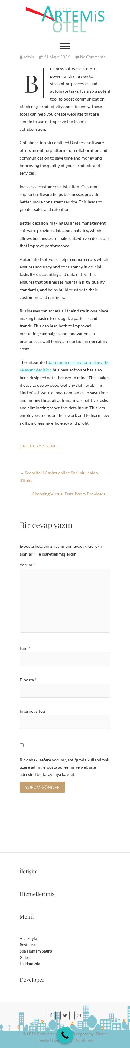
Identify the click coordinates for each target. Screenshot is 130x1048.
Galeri (25, 957)
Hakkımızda (30, 963)
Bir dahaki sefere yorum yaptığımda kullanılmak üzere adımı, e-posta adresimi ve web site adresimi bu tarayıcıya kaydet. (64, 767)
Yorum (27, 564)
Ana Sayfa (28, 938)
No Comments (92, 56)
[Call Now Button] (65, 1035)
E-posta (28, 679)
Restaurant (29, 944)
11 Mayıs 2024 (57, 56)
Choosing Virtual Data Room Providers (71, 493)
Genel (52, 446)
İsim (25, 648)
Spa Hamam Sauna (36, 951)
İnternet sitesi (32, 711)
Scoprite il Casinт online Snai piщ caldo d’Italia (59, 476)
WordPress (84, 1040)
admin (28, 56)
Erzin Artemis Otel (53, 1033)
